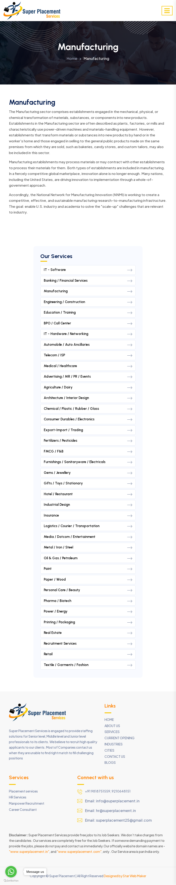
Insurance (51, 515)
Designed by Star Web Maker (125, 876)
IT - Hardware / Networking (66, 334)
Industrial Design (57, 505)
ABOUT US (112, 726)
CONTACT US (114, 756)
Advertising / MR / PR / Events (67, 376)
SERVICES (112, 732)
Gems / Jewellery (57, 473)
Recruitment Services (60, 643)
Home (72, 58)
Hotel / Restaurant (58, 494)
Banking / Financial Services (66, 280)
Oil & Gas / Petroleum (60, 558)
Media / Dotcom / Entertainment (69, 537)
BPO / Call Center (57, 323)
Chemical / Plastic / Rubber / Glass (71, 409)
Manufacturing (56, 291)
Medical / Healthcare (60, 366)
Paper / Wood (55, 579)
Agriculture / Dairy (58, 387)
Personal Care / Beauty (62, 590)
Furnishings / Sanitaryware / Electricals (74, 462)
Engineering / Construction (64, 302)
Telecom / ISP (54, 355)
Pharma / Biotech (57, 601)
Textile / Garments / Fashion (66, 665)
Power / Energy (55, 611)
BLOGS (110, 762)
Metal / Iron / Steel (58, 547)
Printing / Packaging (59, 622)
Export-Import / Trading (63, 430)
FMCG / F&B (53, 451)
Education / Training (60, 312)
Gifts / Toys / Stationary (63, 483)
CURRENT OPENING (119, 738)
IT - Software (55, 270)
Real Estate (53, 633)
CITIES (109, 750)
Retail (48, 654)
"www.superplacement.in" (29, 851)
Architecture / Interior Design (66, 398)
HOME (109, 719)
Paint (48, 569)
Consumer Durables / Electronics (69, 419)
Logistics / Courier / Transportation (71, 526)
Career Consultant (23, 809)
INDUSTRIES (113, 744)
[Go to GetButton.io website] (11, 880)
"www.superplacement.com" (79, 851)
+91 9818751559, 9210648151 (108, 791)
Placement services (23, 791)
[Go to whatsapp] (11, 871)
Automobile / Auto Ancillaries (67, 345)
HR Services (17, 797)
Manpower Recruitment (26, 803)
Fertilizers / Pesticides (60, 440)
